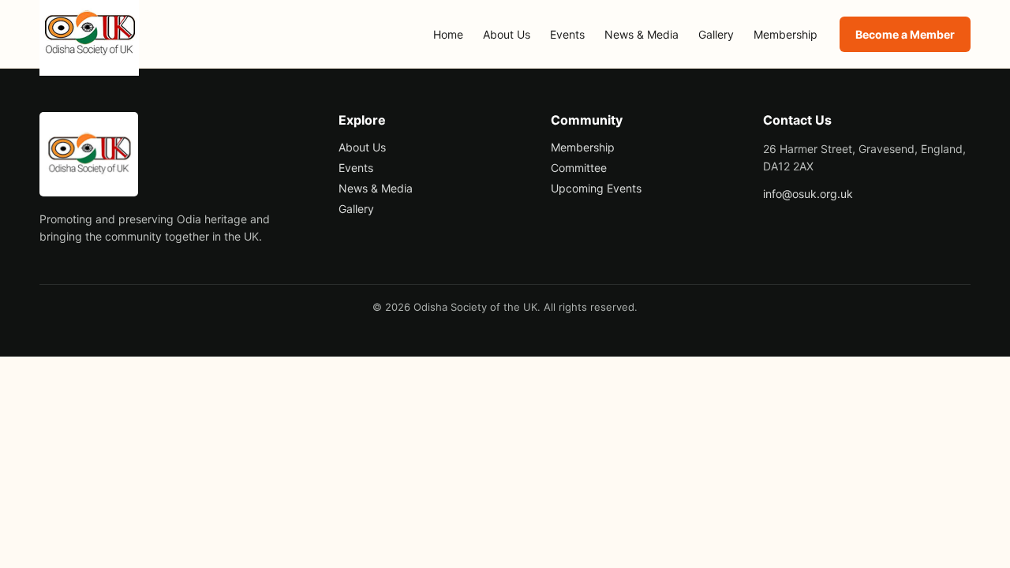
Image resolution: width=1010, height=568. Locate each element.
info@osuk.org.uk (808, 193)
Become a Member (905, 34)
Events (567, 34)
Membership (785, 34)
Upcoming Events (596, 188)
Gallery (716, 34)
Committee (579, 167)
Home (448, 34)
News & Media (641, 34)
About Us (506, 34)
